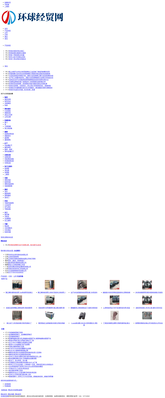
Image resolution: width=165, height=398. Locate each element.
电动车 (7, 226)
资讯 (6, 66)
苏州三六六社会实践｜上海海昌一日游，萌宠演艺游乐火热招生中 (31, 364)
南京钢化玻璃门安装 (16, 370)
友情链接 (8, 384)
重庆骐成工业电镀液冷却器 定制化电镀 (51, 323)
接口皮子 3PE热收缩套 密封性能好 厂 (19, 323)
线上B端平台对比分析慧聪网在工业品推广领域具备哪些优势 (29, 71)
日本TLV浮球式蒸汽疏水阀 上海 (20, 374)
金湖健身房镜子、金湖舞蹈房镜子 (20, 334)
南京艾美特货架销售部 (15, 272)
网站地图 (11, 394)
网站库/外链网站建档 (15, 390)
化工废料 (8, 220)
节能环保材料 (9, 203)
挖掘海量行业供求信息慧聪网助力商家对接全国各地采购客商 (29, 73)
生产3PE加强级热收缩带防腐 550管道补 (84, 292)
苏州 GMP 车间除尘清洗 (17, 57)
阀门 (6, 122)
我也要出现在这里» (7, 250)
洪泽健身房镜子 (14, 336)
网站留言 (18, 394)
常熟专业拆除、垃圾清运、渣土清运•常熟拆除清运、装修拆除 (30, 85)
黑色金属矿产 (9, 151)
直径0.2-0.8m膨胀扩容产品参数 (19, 344)
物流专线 (8, 99)
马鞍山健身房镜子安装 (16, 346)
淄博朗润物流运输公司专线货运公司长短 (149, 323)
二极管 (7, 174)
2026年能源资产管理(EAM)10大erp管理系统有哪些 (26, 366)
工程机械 (8, 126)
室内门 (7, 197)
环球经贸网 (4, 396)
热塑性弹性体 (9, 134)
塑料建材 (8, 195)
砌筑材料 (8, 193)
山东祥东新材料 (13, 256)
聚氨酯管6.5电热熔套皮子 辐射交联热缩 (84, 308)
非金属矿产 (8, 145)
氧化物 (7, 214)
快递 (6, 105)
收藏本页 (8, 2)
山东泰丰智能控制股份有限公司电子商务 (22, 258)
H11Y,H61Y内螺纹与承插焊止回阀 (20, 342)
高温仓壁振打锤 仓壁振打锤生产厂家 (21, 340)
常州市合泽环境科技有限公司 (18, 254)
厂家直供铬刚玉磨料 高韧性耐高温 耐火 (116, 323)
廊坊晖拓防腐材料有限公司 (17, 262)
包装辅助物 (8, 186)
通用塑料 (8, 140)
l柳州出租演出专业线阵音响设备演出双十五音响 (25, 352)
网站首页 (4, 394)
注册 (5, 237)
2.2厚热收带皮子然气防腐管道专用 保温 (116, 308)
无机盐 (7, 216)
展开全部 (4, 93)
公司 (15, 276)
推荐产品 (4, 279)
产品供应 (8, 45)
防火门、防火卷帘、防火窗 (18, 360)
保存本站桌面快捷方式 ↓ (9, 380)
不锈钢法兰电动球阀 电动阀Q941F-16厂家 (23, 362)
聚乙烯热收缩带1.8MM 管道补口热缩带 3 (51, 292)
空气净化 (8, 207)
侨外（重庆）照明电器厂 (16, 260)
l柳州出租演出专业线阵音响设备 (20, 354)
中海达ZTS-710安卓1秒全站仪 (19, 368)
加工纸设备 (8, 128)
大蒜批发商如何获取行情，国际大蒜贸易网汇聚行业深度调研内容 (31, 75)
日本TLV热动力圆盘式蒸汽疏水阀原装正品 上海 (25, 356)
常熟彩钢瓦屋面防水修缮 (17, 53)
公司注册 (8, 117)
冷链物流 (8, 103)
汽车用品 (8, 230)
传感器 (7, 172)
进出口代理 (8, 115)
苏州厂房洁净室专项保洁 (17, 59)
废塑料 (7, 138)
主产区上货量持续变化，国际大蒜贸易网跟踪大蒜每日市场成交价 (31, 77)
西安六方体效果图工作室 (16, 264)
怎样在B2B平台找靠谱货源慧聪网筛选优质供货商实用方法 (29, 79)
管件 (6, 191)
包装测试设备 (9, 159)
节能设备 (8, 209)
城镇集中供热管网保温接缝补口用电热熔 (116, 292)
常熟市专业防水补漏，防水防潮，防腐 (22, 89)
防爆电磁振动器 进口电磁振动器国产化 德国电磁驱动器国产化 (30, 338)
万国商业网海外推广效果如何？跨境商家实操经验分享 (27, 81)
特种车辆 (8, 232)
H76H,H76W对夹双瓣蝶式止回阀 (20, 348)
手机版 (7, 4)
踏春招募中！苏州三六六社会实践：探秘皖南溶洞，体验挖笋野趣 (31, 376)
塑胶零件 (8, 136)
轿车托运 (8, 101)
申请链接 (8, 386)
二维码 (7, 6)
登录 (2, 237)
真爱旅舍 (4, 390)
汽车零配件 (8, 228)
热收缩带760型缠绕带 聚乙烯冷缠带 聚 (52, 308)
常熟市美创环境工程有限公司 (18, 268)
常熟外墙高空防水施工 (16, 51)
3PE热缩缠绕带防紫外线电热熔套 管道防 (149, 292)
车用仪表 (8, 163)
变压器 (7, 170)
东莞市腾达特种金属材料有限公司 (19, 266)
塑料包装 (8, 180)
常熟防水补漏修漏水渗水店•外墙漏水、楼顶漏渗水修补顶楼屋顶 (30, 87)
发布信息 (10, 237)
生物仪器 (8, 157)
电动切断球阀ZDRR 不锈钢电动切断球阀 (22, 358)
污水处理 (8, 205)
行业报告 (8, 111)
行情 (10, 276)
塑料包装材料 (9, 184)
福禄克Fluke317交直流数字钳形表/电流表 (22, 372)
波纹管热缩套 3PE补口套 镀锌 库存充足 (149, 308)
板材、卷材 (8, 149)
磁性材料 (8, 147)
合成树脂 (8, 218)
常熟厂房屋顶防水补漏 (16, 55)
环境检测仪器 (9, 161)
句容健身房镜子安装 (16, 332)
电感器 (7, 168)
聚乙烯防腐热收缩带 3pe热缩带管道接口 (19, 292)
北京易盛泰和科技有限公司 (17, 270)
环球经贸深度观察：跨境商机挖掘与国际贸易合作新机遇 (28, 83)
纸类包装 (8, 182)
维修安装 (8, 113)
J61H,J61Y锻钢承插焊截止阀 (18, 350)
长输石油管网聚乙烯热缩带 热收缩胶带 (19, 308)
